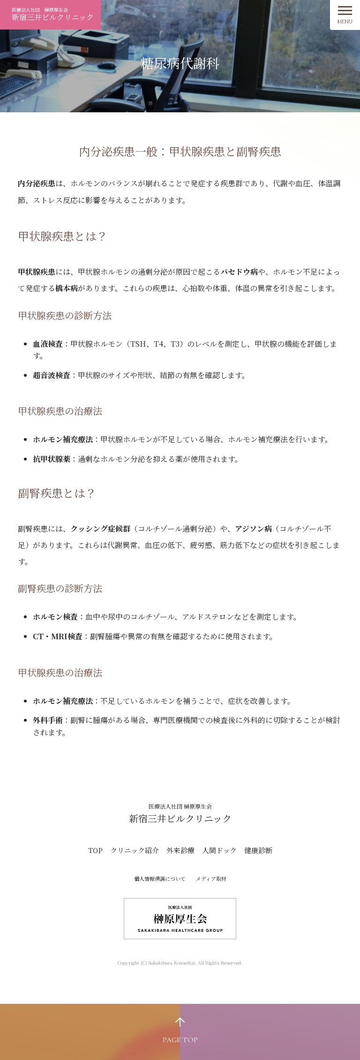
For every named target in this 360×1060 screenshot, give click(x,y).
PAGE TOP (180, 1040)
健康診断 (258, 850)
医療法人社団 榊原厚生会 (53, 14)
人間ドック (219, 850)
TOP (95, 850)
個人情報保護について (160, 878)
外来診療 (180, 850)
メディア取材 (211, 878)
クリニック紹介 (134, 850)
